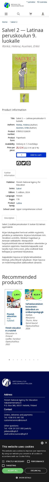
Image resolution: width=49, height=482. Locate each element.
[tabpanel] (13, 318)
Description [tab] (9, 218)
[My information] (43, 14)
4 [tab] (21, 359)
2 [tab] (13, 359)
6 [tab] (29, 359)
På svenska (42, 2)
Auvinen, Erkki (22, 127)
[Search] (18, 14)
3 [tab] (17, 359)
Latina (19, 203)
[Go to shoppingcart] (30, 14)
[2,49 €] (13, 324)
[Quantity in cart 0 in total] (30, 14)
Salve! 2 (14, 22)
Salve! (19, 188)
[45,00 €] (33, 300)
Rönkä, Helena (23, 124)
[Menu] (6, 14)
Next (45, 322)
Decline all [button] (36, 470)
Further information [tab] (9, 174)
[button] (24, 477)
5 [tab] (25, 359)
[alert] (24, 461)
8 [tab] (37, 359)
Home (4, 22)
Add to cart (35, 154)
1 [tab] (9, 359)
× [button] (46, 443)
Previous (1, 322)
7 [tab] (33, 359)
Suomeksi (31, 2)
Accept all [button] (13, 470)
